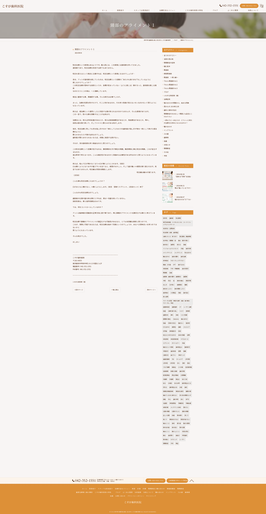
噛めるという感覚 (168, 347)
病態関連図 (168, 73)
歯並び (178, 435)
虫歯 (165, 141)
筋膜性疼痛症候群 (168, 391)
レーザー (182, 439)
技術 (179, 331)
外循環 (171, 379)
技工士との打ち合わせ (169, 335)
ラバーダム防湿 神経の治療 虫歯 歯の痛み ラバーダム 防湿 (177, 302)
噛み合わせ (184, 319)
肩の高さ (174, 427)
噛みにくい (166, 431)
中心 (169, 399)
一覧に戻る (115, 290)
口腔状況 (165, 355)
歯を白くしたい (167, 288)
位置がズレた (176, 411)
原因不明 (188, 280)
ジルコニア (186, 327)
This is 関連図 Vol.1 (170, 81)
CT (180, 307)
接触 (164, 399)
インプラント (168, 130)
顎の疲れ (179, 415)
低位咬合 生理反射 (169, 228)
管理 (179, 351)
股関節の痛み (167, 319)
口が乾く (172, 285)
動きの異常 (186, 423)
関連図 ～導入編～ (171, 77)
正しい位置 (166, 415)
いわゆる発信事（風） (79, 282)
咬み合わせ (188, 252)
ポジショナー (176, 343)
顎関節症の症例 (169, 63)
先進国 (165, 403)
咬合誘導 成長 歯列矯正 (170, 232)
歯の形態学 (185, 268)
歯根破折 (174, 307)
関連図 (166, 70)
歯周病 (166, 137)
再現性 (174, 327)
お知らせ (167, 145)
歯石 (186, 387)
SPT (174, 264)
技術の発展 (181, 335)
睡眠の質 (188, 391)
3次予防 (172, 363)
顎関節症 (167, 148)
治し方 (165, 285)
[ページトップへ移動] (192, 481)
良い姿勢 (165, 297)
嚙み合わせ (168, 126)
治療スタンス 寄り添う (170, 236)
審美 (186, 285)
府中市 (165, 218)
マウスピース (184, 339)
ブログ (166, 92)
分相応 (170, 383)
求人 (178, 363)
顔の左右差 (166, 427)
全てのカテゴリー (170, 55)
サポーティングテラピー (178, 260)
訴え (182, 399)
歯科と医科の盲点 (170, 110)
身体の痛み (180, 280)
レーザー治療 (187, 307)
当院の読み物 (168, 59)
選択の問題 (185, 411)
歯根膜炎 (179, 285)
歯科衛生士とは (186, 383)
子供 (172, 443)
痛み (164, 435)
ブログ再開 (166, 367)
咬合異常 (178, 218)
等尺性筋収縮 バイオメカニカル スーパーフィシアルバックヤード (177, 223)
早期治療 (188, 403)
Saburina (176, 319)
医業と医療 (174, 371)
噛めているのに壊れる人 (170, 395)
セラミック (174, 439)
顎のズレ (185, 407)
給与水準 (177, 383)
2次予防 (165, 363)
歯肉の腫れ (175, 256)
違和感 (188, 311)
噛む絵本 (167, 66)
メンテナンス (178, 252)
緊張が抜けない (185, 419)
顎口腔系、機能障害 (185, 236)
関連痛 (165, 272)
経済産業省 (166, 375)
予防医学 (165, 351)
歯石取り (170, 435)
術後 (177, 315)
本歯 (183, 343)
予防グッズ (181, 355)
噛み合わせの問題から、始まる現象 (176, 103)
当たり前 (184, 379)
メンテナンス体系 (176, 407)
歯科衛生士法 (173, 387)
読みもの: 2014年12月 (171, 106)
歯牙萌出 (165, 293)
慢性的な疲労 (179, 391)
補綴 (179, 327)
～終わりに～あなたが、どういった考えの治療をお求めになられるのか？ (178, 121)
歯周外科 (165, 315)
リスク (181, 311)
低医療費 (165, 371)
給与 (164, 383)
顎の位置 (182, 427)
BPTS (187, 399)
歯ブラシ (173, 355)
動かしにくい (176, 431)
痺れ (172, 315)
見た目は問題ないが (185, 395)
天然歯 (165, 331)
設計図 (188, 323)
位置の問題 (166, 411)
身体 (173, 423)
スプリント (166, 343)
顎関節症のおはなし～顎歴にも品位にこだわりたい (178, 115)
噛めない (180, 323)
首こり (186, 415)
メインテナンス (167, 252)
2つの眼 (180, 367)
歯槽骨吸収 (166, 307)
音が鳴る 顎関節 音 (169, 240)
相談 (179, 293)
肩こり (165, 419)
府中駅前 (165, 260)
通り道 (179, 423)
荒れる (165, 387)
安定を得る (185, 431)
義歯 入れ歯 (167, 264)
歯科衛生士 (179, 347)
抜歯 (164, 311)
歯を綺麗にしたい (180, 288)
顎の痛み (165, 439)
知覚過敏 (165, 268)
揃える (179, 244)
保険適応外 (172, 331)
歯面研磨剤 (166, 359)
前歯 (173, 415)
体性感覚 (165, 339)
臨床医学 (187, 347)
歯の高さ (165, 244)
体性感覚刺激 (174, 339)
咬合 (169, 280)
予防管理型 (172, 403)
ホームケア (179, 359)
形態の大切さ (172, 323)
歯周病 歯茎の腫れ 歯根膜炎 (172, 276)
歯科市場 (182, 371)
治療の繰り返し (172, 311)
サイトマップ (151, 496)
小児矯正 (173, 293)
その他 (166, 152)
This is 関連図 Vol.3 (170, 88)
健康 (184, 351)
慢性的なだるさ (173, 419)
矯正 (177, 443)
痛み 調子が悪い (183, 240)
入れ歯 (166, 134)
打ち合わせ (166, 327)
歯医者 (171, 218)
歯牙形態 (188, 248)
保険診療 (165, 407)
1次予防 (187, 359)
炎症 (181, 387)
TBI (173, 359)
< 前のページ (78, 290)
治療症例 (167, 99)
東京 (183, 363)
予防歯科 (184, 435)
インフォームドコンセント (170, 248)
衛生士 (178, 379)
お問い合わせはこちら (249, 6)
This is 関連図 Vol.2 (170, 85)
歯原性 (173, 244)
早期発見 (180, 403)
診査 (182, 248)
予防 (165, 156)
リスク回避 (184, 315)
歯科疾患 (173, 351)
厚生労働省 (175, 375)
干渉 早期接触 (175, 268)
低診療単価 (188, 367)
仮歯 (164, 323)
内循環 (165, 379)
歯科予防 (175, 399)
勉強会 (174, 367)
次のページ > (151, 290)
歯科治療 (183, 256)
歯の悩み (185, 293)
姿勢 (188, 335)
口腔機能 (183, 375)
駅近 (188, 363)
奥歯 (184, 244)
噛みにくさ (166, 423)
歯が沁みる (181, 264)
